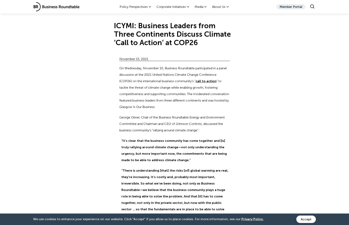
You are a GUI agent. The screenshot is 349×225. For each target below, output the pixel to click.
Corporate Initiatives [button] (171, 7)
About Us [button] (218, 7)
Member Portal (291, 7)
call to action (206, 81)
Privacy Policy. (252, 219)
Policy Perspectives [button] (134, 7)
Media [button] (199, 7)
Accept (306, 219)
